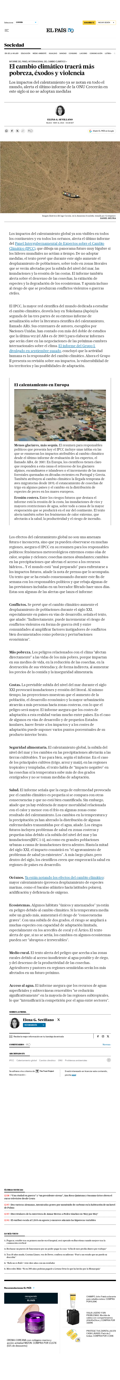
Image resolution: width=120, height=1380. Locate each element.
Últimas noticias (13, 1190)
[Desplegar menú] (6, 30)
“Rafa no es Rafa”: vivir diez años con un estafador (31, 1263)
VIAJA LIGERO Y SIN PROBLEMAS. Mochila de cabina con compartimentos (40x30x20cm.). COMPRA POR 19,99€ (100, 1317)
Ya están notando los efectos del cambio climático (64, 877)
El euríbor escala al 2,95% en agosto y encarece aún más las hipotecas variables (53, 1220)
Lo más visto (11, 1234)
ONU (60, 1060)
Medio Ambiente (39, 53)
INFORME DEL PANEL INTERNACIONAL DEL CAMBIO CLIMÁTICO (37, 62)
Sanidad (62, 53)
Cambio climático (47, 1060)
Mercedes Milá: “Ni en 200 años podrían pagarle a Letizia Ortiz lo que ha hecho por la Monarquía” (54, 1268)
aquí (74, 1075)
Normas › (107, 1044)
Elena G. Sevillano (60, 119)
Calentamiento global (27, 1060)
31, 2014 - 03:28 (63, 123)
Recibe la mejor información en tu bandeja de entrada (39, 1036)
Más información (17, 1075)
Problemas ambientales (76, 1060)
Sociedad (14, 45)
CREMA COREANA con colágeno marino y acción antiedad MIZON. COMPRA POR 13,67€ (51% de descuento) (32, 1343)
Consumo (73, 53)
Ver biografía (30, 1025)
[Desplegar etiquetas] (109, 1060)
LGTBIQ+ (108, 53)
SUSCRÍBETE (89, 23)
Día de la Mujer (12, 53)
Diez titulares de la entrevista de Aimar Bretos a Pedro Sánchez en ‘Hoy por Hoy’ (54, 1214)
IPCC (11, 1060)
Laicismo (83, 53)
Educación (25, 53)
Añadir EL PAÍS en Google (103, 131)
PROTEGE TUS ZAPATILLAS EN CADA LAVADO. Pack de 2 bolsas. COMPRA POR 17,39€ (101, 1333)
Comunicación (96, 53)
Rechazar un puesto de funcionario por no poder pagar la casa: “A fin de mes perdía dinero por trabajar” (57, 1249)
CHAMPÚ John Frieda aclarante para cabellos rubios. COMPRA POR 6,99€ (101, 1299)
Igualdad (53, 53)
